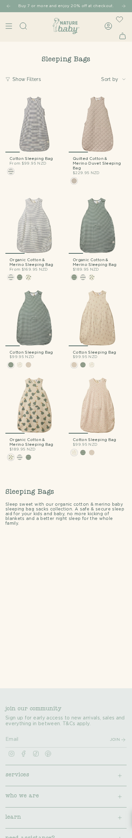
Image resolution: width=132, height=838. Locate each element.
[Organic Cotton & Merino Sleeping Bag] (34, 225)
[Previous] (8, 6)
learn (13, 817)
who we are (22, 796)
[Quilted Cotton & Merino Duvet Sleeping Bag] (98, 123)
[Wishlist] (119, 19)
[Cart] (122, 35)
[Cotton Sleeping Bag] (34, 123)
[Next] (123, 6)
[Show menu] (9, 26)
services (17, 775)
